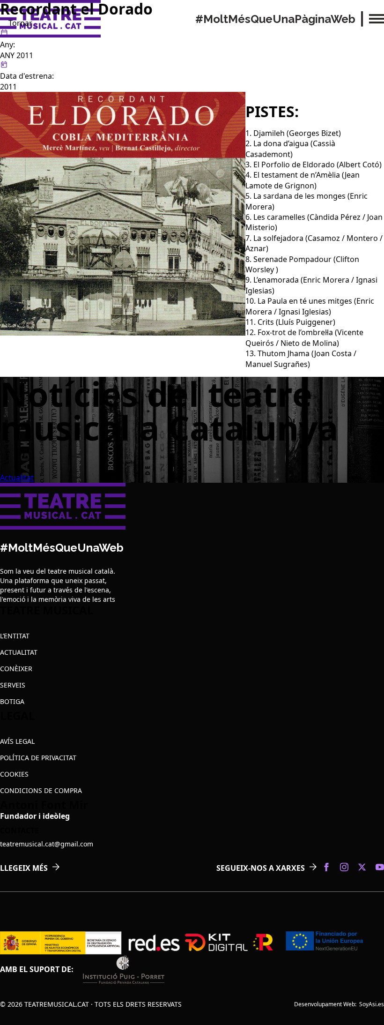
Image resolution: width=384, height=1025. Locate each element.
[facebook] (326, 867)
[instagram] (344, 867)
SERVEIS (12, 685)
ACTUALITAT (18, 652)
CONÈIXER (16, 668)
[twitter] (362, 867)
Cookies (14, 774)
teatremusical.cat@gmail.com (46, 843)
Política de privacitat (38, 757)
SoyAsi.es (371, 1004)
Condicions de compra (41, 790)
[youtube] (380, 867)
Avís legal (17, 741)
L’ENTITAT (15, 635)
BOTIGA (12, 701)
